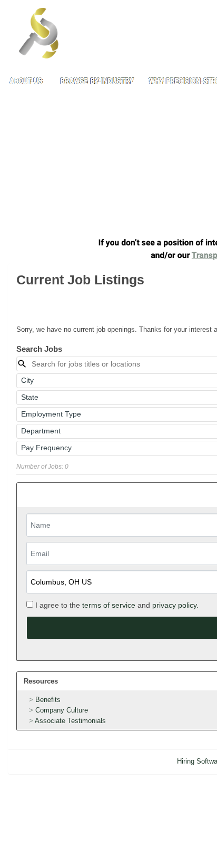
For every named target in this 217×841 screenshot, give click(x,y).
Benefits (48, 700)
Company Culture (61, 710)
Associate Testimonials (70, 721)
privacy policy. (175, 605)
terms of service (108, 605)
